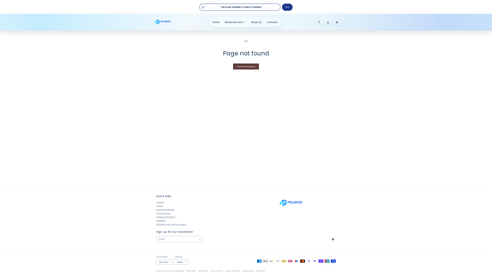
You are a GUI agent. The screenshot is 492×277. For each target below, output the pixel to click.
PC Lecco (165, 271)
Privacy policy (191, 271)
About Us (256, 22)
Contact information (232, 271)
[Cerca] (319, 22)
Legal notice (260, 271)
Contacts (272, 22)
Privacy (159, 206)
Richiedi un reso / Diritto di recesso (171, 224)
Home (216, 22)
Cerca (287, 7)
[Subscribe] (199, 239)
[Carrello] (337, 22)
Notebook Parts (234, 22)
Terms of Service (163, 213)
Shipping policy (248, 271)
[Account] (328, 22)
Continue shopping (246, 66)
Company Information (165, 217)
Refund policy (203, 271)
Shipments (160, 221)
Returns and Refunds (165, 210)
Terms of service (217, 271)
